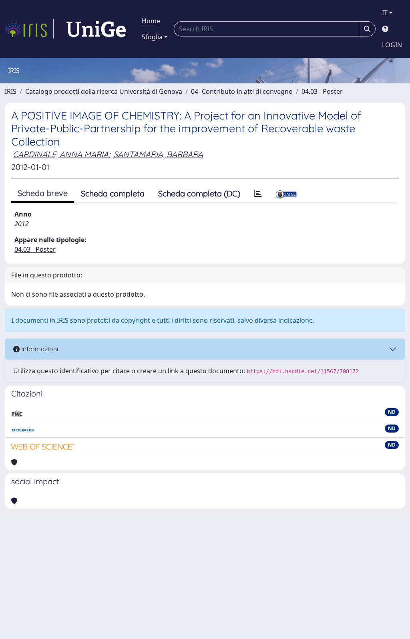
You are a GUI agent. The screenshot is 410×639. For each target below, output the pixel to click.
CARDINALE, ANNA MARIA (61, 154)
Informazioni (39, 349)
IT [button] (385, 12)
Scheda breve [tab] (43, 193)
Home (151, 20)
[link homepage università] (96, 28)
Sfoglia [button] (152, 36)
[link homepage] (29, 28)
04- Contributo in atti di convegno (242, 91)
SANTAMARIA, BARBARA (158, 154)
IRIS (10, 91)
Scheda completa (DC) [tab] (199, 193)
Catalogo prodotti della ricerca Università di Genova (103, 91)
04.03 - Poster (322, 91)
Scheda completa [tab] (113, 193)
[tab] (258, 193)
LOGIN (392, 44)
